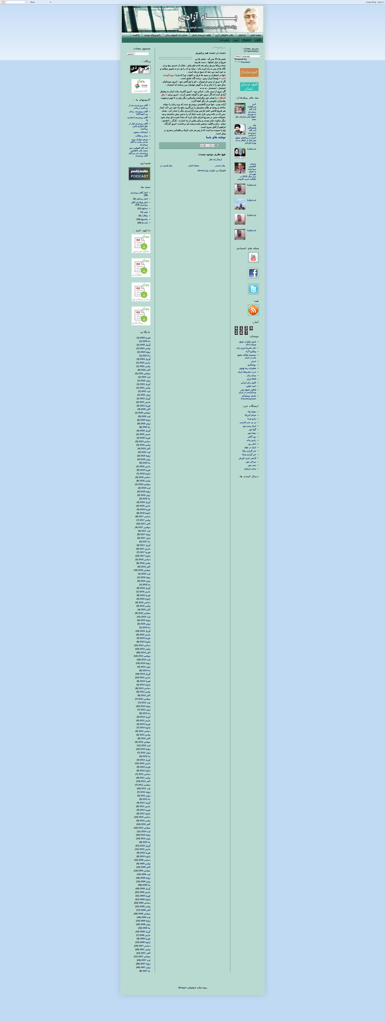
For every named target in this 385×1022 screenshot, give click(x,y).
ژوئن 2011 (145, 795)
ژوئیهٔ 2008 (145, 920)
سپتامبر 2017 (144, 527)
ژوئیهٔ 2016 (145, 577)
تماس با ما (224, 40)
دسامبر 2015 (144, 602)
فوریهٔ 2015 (145, 638)
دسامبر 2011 (144, 774)
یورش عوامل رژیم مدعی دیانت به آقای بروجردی (139, 142)
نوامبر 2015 (145, 606)
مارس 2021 (145, 402)
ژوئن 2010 (145, 838)
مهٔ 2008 (146, 928)
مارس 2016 (145, 591)
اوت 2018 (145, 488)
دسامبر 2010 (144, 817)
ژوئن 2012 (145, 752)
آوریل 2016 (145, 588)
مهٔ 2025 (146, 341)
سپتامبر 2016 (144, 570)
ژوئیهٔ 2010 (145, 835)
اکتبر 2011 (145, 781)
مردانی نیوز (251, 461)
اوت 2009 (145, 874)
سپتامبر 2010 (144, 828)
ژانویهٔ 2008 (145, 942)
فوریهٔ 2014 (145, 681)
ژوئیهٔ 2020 (145, 420)
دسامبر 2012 (144, 731)
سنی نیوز (252, 465)
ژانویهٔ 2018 (145, 513)
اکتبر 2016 (145, 566)
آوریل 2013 (145, 717)
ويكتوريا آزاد (251, 351)
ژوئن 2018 (145, 495)
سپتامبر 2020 (144, 412)
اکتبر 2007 (145, 953)
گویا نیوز (252, 429)
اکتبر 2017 (145, 523)
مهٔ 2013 (146, 713)
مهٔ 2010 (146, 842)
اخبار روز (252, 444)
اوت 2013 (145, 702)
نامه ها (145, 222)
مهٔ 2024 (146, 355)
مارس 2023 (145, 362)
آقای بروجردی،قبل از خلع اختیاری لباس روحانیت (138, 126)
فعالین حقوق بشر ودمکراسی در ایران (247, 390)
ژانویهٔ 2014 (145, 684)
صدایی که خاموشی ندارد (176, 35)
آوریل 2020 (145, 430)
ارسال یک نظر (215, 159)
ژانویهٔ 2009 (145, 899)
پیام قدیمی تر (166, 165)
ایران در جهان (250, 447)
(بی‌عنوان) (251, 148)
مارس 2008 (145, 935)
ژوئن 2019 (145, 459)
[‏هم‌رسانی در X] (207, 145)
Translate (245, 62)
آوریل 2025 (145, 345)
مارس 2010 (145, 849)
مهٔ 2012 (146, 756)
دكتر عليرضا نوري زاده (246, 348)
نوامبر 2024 (145, 348)
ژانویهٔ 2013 (145, 727)
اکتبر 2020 (145, 409)
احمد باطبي (251, 386)
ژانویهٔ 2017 (145, 556)
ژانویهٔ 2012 (145, 770)
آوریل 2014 (145, 674)
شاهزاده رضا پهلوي (247, 368)
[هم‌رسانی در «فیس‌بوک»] (204, 145)
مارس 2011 (145, 806)
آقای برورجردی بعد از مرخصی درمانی (138, 106)
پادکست (136, 35)
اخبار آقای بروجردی (139, 192)
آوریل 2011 (145, 802)
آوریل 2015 (145, 631)
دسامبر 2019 (144, 441)
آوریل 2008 (145, 931)
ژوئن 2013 (145, 709)
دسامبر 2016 (144, 559)
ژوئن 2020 (145, 423)
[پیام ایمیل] (218, 145)
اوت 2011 (145, 788)
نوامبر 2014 (145, 649)
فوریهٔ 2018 (145, 509)
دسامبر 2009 (144, 860)
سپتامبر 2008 (144, 913)
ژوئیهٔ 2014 (145, 663)
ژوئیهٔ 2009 (145, 878)
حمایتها (145, 208)
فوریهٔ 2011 (145, 810)
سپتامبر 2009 (144, 870)
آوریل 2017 (145, 545)
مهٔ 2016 (146, 584)
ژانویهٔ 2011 (145, 813)
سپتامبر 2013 (144, 699)
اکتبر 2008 (145, 910)
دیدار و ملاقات (141, 136)
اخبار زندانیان (142, 199)
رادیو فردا (252, 418)
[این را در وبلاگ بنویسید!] (210, 145)
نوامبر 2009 (145, 863)
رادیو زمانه (251, 440)
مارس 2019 (145, 466)
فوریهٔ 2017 (145, 552)
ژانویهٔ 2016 (145, 599)
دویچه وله (252, 411)
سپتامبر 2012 (144, 742)
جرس (253, 361)
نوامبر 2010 (145, 820)
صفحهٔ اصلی (193, 165)
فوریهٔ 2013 (145, 724)
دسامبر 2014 (144, 645)
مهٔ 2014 (146, 670)
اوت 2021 (145, 391)
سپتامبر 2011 (144, 785)
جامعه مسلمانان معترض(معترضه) (248, 397)
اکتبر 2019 (145, 448)
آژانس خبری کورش (247, 458)
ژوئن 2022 (145, 380)
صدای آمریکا (250, 415)
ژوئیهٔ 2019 (145, 455)
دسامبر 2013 (144, 688)
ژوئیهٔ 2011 (145, 792)
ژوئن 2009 (145, 881)
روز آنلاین (252, 436)
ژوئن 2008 (145, 924)
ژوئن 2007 (145, 967)
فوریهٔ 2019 (145, 470)
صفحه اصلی (255, 35)
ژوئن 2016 (145, 581)
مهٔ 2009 (146, 885)
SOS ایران (251, 379)
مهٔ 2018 (146, 498)
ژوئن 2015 (145, 624)
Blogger (183, 987)
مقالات (145, 215)
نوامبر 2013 (145, 692)
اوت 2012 (145, 745)
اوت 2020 (145, 416)
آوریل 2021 (145, 398)
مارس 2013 (145, 720)
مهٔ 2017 (146, 541)
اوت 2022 (145, 377)
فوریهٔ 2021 (145, 405)
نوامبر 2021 (145, 388)
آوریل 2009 (145, 888)
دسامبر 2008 (144, 903)
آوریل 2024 (145, 359)
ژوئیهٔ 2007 (145, 963)
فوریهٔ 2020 (145, 438)
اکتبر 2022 (145, 370)
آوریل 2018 (145, 502)
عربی (236, 40)
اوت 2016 (145, 573)
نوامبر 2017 (145, 520)
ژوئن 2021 (145, 395)
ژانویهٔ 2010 (145, 856)
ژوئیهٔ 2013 (145, 706)
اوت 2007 (145, 960)
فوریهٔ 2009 (145, 896)
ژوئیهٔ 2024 (145, 352)
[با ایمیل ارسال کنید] (213, 145)
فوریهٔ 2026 (145, 337)
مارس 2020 (145, 434)
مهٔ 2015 (146, 627)
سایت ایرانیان (250, 469)
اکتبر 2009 (145, 867)
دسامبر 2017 (144, 516)
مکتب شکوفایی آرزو (225, 35)
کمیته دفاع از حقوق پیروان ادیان (247, 343)
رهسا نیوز (252, 433)
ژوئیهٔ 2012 (145, 749)
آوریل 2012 (145, 760)
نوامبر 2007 (145, 949)
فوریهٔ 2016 (145, 595)
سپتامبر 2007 (144, 956)
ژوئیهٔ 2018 (145, 491)
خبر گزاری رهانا (249, 451)
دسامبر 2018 (144, 477)
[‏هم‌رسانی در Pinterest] (201, 145)
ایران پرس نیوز (249, 426)
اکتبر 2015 (145, 609)
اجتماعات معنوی (141, 132)
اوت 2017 (145, 531)
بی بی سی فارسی (248, 422)
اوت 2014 (145, 659)
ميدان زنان (251, 375)
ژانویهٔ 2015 (145, 641)
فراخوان (242, 35)
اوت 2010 (145, 831)
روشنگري (252, 365)
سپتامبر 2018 (144, 484)
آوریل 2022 (145, 384)
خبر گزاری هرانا (249, 454)
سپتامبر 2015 (144, 613)
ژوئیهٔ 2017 (145, 534)
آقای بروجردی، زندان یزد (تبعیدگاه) (138, 112)
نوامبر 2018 (145, 480)
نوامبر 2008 (145, 906)
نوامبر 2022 (145, 366)
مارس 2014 (145, 677)
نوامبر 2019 (145, 445)
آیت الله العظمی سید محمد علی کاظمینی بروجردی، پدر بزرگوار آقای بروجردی (138, 152)
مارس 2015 (145, 634)
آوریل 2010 (145, 845)
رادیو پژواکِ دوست (152, 35)
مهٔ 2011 (146, 799)
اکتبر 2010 (145, 824)
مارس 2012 (145, 763)
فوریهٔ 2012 (145, 767)
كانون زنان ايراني (248, 382)
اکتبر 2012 (145, 738)
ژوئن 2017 (145, 538)
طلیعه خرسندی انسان (201, 35)
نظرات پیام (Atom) (206, 170)
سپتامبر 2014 (144, 656)
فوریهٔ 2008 (145, 938)
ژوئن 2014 (145, 667)
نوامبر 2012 (145, 735)
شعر (146, 212)
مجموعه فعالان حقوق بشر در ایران (246, 356)
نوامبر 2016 (145, 563)
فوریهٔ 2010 (145, 853)
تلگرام (258, 40)
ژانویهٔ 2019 (145, 473)
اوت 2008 (145, 917)
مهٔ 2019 (146, 463)
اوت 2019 (145, 452)
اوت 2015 (145, 616)
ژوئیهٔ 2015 (145, 620)
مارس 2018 (145, 506)
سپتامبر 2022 (144, 373)
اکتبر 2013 (145, 695)
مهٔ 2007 (146, 971)
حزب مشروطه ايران (247, 372)
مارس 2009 (145, 892)
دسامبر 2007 (144, 946)
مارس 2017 (145, 549)
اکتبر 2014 (145, 652)
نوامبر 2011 (145, 777)
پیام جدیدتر (220, 165)
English (247, 40)
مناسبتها (144, 219)
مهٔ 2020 (146, 427)
